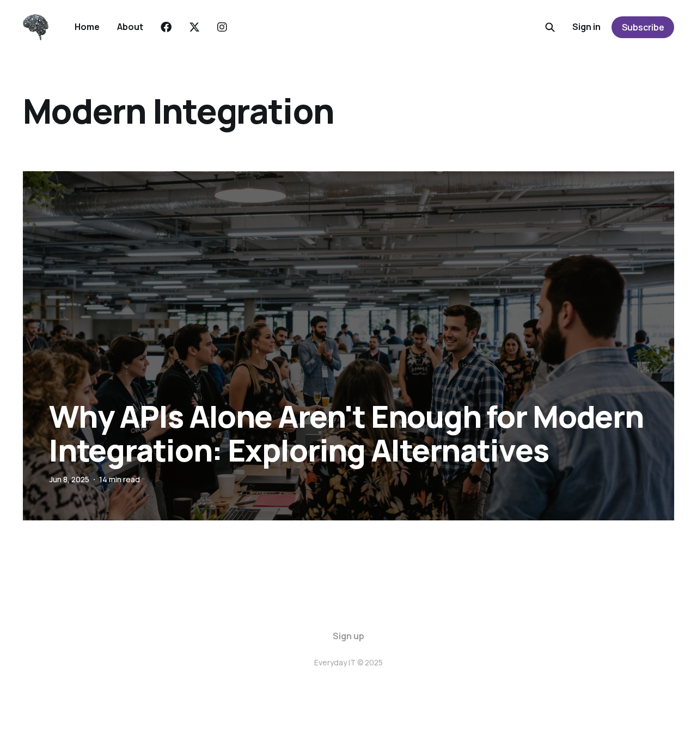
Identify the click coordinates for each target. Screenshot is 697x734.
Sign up (348, 636)
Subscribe (643, 27)
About (130, 27)
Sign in (586, 27)
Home (87, 27)
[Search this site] (550, 27)
